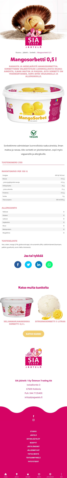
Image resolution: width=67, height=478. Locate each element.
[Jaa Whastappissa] (49, 264)
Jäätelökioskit (50, 476)
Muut (61, 476)
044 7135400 (36, 393)
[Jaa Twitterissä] (28, 264)
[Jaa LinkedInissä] (38, 264)
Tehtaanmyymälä (33, 457)
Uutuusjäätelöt (33, 439)
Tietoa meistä (33, 454)
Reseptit (39, 476)
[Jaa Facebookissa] (17, 264)
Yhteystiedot (33, 461)
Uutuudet (28, 476)
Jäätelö (17, 476)
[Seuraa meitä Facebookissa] (33, 416)
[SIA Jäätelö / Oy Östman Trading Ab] (33, 47)
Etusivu (5, 476)
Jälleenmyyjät (33, 450)
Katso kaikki (33, 333)
